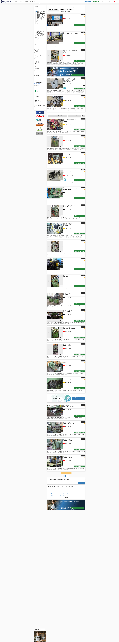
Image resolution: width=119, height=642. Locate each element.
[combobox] (40, 87)
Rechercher (88, 1)
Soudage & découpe (40, 30)
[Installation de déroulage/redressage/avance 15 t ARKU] (55, 55)
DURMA (36, 56)
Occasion (37, 96)
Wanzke (36, 63)
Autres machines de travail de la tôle (40, 20)
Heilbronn (37, 60)
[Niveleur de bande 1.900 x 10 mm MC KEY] (55, 366)
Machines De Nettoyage (77, 493)
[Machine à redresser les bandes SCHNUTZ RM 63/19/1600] (55, 101)
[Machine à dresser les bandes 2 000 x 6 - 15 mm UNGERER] (55, 124)
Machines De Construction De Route (79, 491)
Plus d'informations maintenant (78, 398)
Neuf (36, 95)
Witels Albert (37, 64)
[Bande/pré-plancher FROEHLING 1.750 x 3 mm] (55, 410)
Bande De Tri (50, 493)
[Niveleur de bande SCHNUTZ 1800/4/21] (55, 349)
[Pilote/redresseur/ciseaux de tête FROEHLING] (55, 264)
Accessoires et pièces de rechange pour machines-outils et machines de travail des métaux (40, 27)
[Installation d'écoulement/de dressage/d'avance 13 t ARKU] (55, 246)
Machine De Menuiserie (64, 491)
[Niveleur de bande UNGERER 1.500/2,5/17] (55, 383)
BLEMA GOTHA (38, 55)
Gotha (36, 58)
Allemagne (38, 88)
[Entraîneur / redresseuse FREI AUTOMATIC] (55, 141)
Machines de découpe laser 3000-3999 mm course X (40, 17)
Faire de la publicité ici (40, 629)
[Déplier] (66, 30)
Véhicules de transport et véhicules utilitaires (39, 34)
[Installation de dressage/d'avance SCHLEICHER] (55, 281)
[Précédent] (48, 20)
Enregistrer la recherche (66, 473)
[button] (117, 1)
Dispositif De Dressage (52, 495)
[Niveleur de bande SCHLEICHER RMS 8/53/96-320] (55, 332)
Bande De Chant (50, 489)
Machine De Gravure (63, 488)
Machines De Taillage (76, 495)
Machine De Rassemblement (65, 493)
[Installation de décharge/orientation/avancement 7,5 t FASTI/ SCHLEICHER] (55, 193)
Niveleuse (84, 115)
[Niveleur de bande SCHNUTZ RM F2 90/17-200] (55, 427)
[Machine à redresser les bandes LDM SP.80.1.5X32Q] (55, 211)
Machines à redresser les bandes (41, 12)
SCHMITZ (37, 61)
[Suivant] (84, 113)
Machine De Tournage (77, 489)
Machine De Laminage (64, 489)
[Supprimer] (64, 9)
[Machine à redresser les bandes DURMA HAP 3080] (55, 20)
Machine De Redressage (64, 495)
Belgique (37, 83)
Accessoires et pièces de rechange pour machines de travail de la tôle (41, 14)
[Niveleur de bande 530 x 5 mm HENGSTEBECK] (55, 299)
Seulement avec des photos (40, 105)
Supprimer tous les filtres (65, 11)
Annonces (37, 100)
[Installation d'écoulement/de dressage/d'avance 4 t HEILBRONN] (55, 228)
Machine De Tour (76, 488)
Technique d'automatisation (39, 37)
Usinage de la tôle (40, 10)
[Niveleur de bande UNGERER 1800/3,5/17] (55, 461)
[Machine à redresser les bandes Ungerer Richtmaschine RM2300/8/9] (55, 38)
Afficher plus (66, 497)
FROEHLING (37, 52)
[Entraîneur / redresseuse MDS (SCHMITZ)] (55, 158)
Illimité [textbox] (36, 86)
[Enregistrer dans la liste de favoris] (84, 16)
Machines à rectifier (40, 31)
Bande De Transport (51, 491)
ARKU (36, 51)
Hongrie (38, 90)
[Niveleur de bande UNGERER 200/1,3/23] (55, 444)
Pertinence (81, 7)
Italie (37, 91)
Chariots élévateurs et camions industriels (40, 39)
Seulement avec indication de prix (40, 73)
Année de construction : (37, 75)
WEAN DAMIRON (38, 62)
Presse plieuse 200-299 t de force (41, 22)
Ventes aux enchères (39, 101)
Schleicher (37, 50)
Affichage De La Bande (51, 488)
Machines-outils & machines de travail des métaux (40, 8)
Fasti (36, 57)
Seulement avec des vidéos (39, 106)
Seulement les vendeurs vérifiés (40, 108)
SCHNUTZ (37, 49)
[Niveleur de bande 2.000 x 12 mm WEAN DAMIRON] (55, 315)
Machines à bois (39, 35)
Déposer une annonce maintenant (77, 74)
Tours (38, 24)
